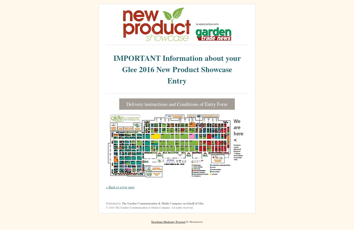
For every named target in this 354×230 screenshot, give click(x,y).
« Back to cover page (120, 187)
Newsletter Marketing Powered (168, 222)
